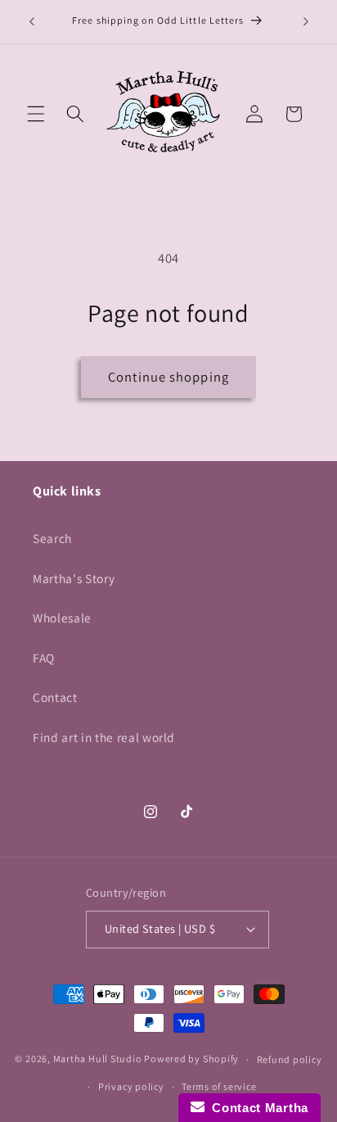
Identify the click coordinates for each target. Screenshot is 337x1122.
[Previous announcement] (32, 22)
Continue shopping (168, 377)
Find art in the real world (104, 737)
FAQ (44, 657)
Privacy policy (131, 1086)
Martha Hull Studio (97, 1059)
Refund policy (289, 1059)
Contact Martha (256, 1108)
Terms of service (219, 1086)
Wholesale (62, 617)
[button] (36, 113)
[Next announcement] (306, 22)
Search (52, 538)
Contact (55, 697)
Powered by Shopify (191, 1059)
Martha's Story (74, 578)
